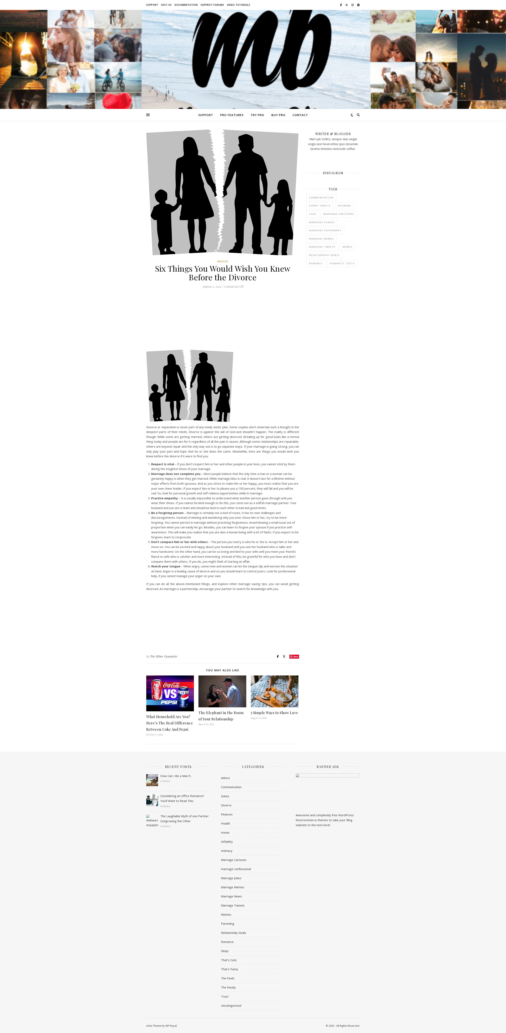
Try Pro (257, 115)
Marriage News (231, 896)
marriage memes (321, 238)
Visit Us (166, 5)
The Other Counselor (164, 656)
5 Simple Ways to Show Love (274, 712)
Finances (227, 814)
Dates (225, 796)
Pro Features (232, 115)
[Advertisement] (222, 320)
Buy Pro (278, 115)
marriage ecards (322, 222)
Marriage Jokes (231, 878)
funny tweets (320, 205)
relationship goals (324, 255)
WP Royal (171, 1025)
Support (152, 5)
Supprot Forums (212, 5)
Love (312, 213)
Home (225, 832)
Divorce (226, 805)
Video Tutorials (238, 5)
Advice (222, 261)
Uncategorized (231, 1005)
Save (295, 656)
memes (347, 246)
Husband (344, 205)
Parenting (227, 924)
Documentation (186, 5)
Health (225, 823)
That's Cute (229, 960)
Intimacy (226, 851)
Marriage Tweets (322, 246)
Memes (226, 914)
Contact (300, 115)
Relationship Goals (233, 933)
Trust (224, 996)
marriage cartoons (339, 213)
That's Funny (229, 969)
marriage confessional (236, 869)
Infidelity (227, 842)
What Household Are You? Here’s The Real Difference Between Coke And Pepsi (169, 723)
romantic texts (342, 263)
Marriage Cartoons (233, 860)
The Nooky (228, 987)
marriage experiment (325, 230)
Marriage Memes (232, 887)
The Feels (227, 978)
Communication (321, 197)
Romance (316, 263)
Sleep (224, 951)
